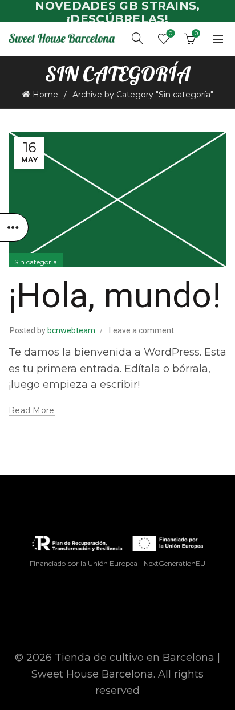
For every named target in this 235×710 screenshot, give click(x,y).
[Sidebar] (14, 227)
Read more (32, 410)
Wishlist (170, 33)
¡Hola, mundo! (115, 295)
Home (45, 94)
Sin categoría (35, 262)
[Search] (137, 38)
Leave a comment (141, 330)
